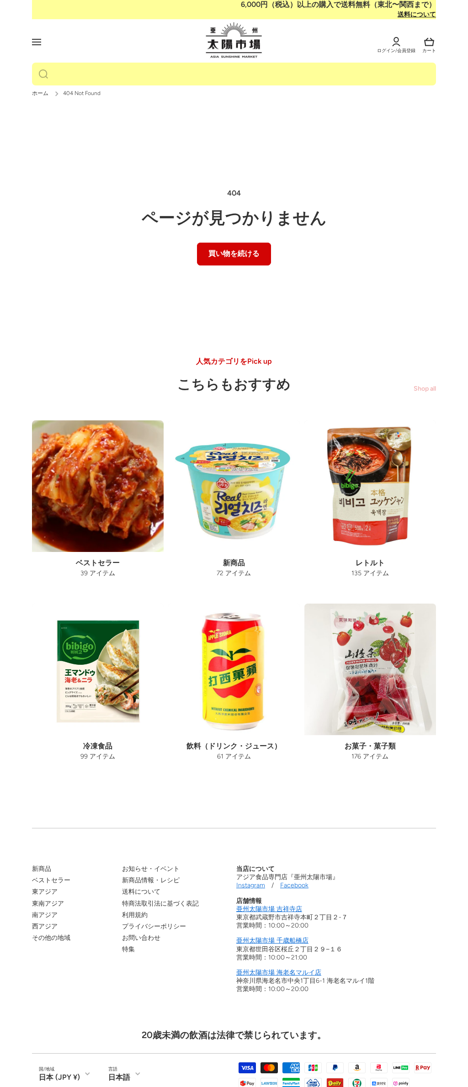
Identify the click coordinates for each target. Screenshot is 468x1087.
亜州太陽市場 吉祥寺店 (269, 909)
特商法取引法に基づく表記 (160, 903)
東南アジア (48, 903)
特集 (128, 949)
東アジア (45, 892)
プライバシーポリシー (154, 926)
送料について (417, 14)
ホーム (40, 93)
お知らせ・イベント (151, 869)
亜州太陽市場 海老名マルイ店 (278, 972)
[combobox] (234, 74)
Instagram (250, 885)
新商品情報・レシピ (151, 880)
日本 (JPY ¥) (59, 1077)
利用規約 (135, 915)
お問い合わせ (141, 938)
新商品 (41, 869)
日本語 (119, 1077)
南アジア (45, 915)
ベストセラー (51, 880)
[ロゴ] (234, 40)
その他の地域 (51, 938)
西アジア (45, 926)
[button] (429, 42)
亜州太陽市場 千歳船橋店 (272, 940)
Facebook (294, 885)
